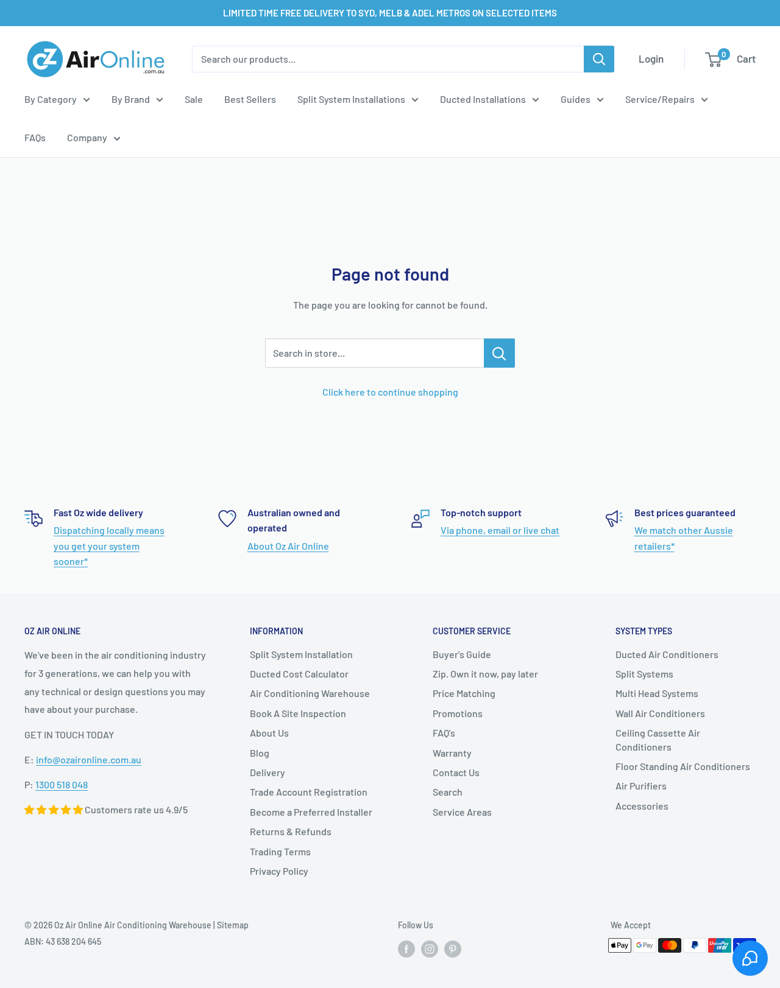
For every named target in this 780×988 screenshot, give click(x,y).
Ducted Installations (483, 99)
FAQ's (444, 732)
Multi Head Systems (656, 693)
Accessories (641, 805)
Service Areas (462, 812)
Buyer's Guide (462, 654)
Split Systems (644, 673)
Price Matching (464, 693)
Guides (575, 99)
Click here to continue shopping (390, 392)
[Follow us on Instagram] (429, 949)
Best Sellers (250, 99)
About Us (269, 732)
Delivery (267, 772)
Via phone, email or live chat (500, 530)
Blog (259, 753)
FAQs (35, 137)
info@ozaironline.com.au (88, 759)
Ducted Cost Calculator (299, 673)
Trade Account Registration (308, 791)
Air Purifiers (641, 785)
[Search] (599, 59)
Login (651, 58)
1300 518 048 (61, 784)
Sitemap (233, 925)
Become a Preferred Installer (311, 812)
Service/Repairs (660, 99)
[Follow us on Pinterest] (452, 949)
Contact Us (456, 772)
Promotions (458, 713)
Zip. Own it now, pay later (485, 673)
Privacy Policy (279, 871)
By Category (50, 99)
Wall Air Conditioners (660, 713)
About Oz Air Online (288, 546)
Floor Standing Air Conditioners (682, 766)
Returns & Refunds (291, 831)
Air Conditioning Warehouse (310, 693)
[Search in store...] (499, 353)
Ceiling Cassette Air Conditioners (657, 739)
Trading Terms (280, 851)
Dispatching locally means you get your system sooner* (109, 545)
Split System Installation (301, 654)
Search (448, 791)
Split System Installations (351, 99)
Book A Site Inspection (298, 713)
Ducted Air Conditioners (666, 654)
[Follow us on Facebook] (406, 949)
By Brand (131, 99)
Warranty (452, 753)
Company (87, 137)
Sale (194, 99)
